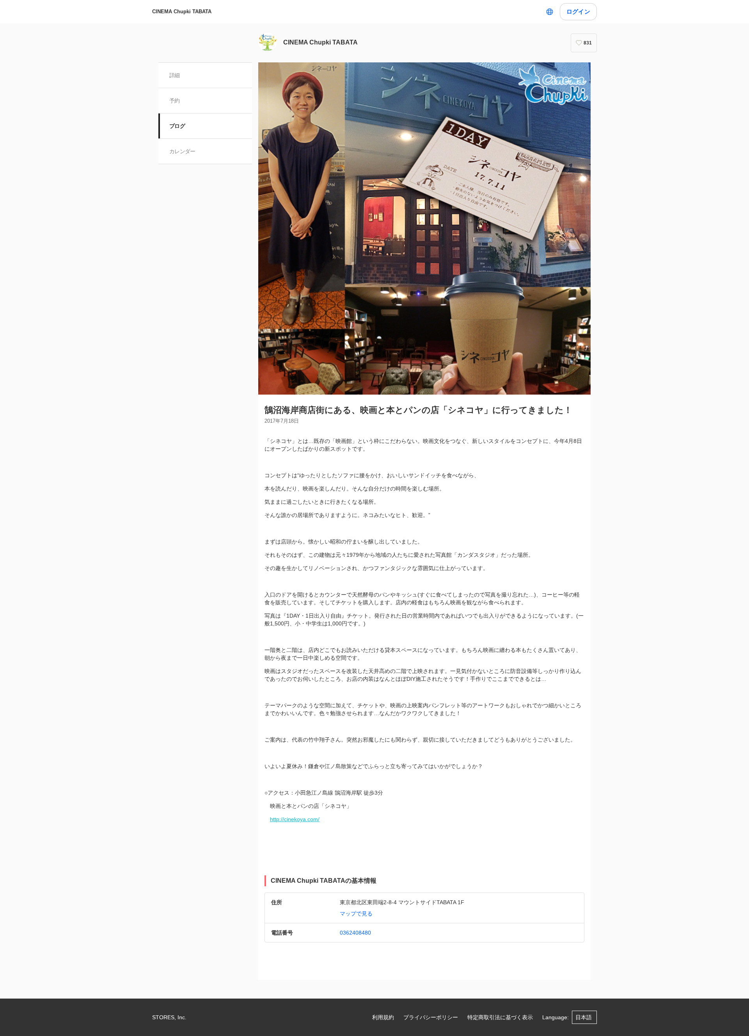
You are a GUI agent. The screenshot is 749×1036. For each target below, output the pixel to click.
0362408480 (355, 933)
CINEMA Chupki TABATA (181, 11)
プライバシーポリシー (430, 1017)
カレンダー (182, 151)
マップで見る (356, 913)
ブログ (177, 126)
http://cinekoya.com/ (294, 819)
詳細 (174, 75)
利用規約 (383, 1017)
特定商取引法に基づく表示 (500, 1017)
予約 (174, 100)
